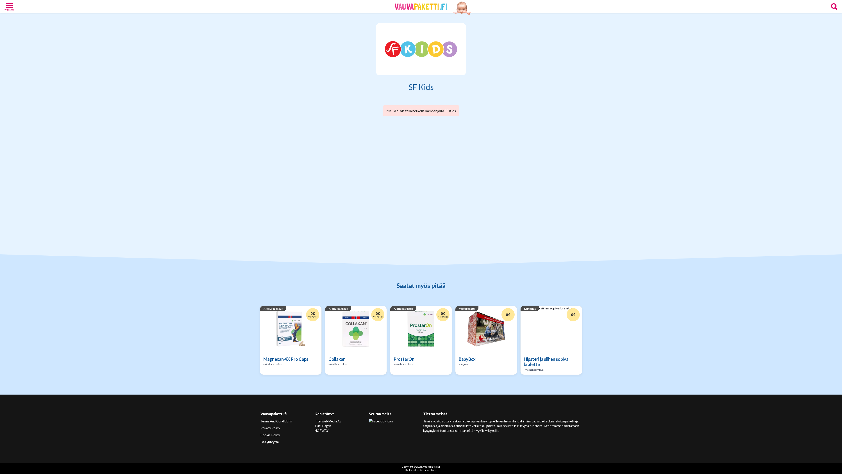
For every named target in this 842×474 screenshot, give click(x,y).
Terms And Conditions (276, 421)
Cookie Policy (270, 435)
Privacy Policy (270, 428)
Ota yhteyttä (269, 442)
